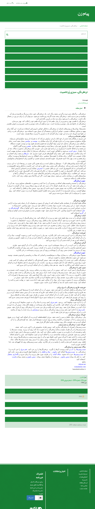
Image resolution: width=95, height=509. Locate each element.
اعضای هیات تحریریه (83, 478)
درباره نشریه (83, 474)
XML (81, 396)
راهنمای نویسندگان (79, 64)
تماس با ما (82, 85)
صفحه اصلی (84, 25)
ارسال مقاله (81, 71)
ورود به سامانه (21, 3)
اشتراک (30, 497)
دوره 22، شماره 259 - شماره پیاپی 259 (74, 380)
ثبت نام (9, 3)
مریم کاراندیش (83, 103)
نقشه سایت (83, 488)
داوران (83, 78)
